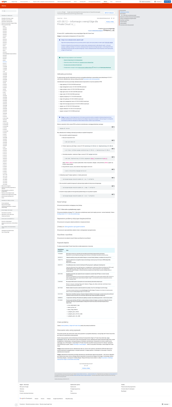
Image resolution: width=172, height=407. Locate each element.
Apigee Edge (14, 1)
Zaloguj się (167, 1)
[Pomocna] (112, 18)
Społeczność (118, 1)
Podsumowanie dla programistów (128, 386)
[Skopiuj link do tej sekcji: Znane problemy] (69, 322)
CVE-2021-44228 (108, 42)
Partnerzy (22, 391)
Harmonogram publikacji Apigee (85, 67)
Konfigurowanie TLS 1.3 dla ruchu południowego (68, 214)
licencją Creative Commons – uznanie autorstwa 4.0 (86, 373)
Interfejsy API (83, 1)
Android (36, 398)
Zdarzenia (22, 388)
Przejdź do (95, 30)
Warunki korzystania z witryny (32, 404)
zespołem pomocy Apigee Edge (86, 62)
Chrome (42, 398)
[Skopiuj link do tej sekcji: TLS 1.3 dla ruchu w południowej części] (81, 209)
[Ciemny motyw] (112, 127)
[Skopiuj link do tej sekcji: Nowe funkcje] (67, 202)
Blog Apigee (123, 391)
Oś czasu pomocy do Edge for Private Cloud (73, 64)
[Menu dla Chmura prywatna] (30, 1)
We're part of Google (24, 386)
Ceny (111, 1)
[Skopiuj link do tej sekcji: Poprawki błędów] (70, 243)
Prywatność (22, 404)
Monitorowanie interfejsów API (64, 1)
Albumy (105, 1)
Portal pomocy (73, 393)
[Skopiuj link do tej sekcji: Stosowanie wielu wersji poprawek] (81, 330)
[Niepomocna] (114, 18)
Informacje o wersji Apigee (79, 344)
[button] (9, 23)
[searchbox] (9, 11)
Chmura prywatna (24, 1)
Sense (75, 1)
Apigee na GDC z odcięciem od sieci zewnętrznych (43, 1)
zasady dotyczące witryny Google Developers (82, 375)
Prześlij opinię (110, 21)
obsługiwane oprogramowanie (74, 227)
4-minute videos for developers (127, 388)
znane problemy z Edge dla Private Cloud (70, 325)
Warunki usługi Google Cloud (46, 404)
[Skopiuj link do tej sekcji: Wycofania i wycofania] (73, 235)
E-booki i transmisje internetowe (26, 393)
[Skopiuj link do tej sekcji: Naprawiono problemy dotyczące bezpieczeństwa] (92, 218)
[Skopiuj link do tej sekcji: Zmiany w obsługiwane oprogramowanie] (86, 227)
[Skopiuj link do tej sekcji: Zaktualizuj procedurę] (73, 74)
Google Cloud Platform (58, 398)
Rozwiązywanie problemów (95, 1)
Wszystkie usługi (69, 398)
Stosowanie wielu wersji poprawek (91, 79)
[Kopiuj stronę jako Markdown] (72, 24)
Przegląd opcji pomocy (75, 388)
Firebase (49, 398)
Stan (71, 391)
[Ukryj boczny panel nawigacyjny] (16, 404)
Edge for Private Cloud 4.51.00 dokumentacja (73, 60)
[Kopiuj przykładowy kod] (114, 127)
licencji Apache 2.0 (113, 373)
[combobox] (145, 1)
